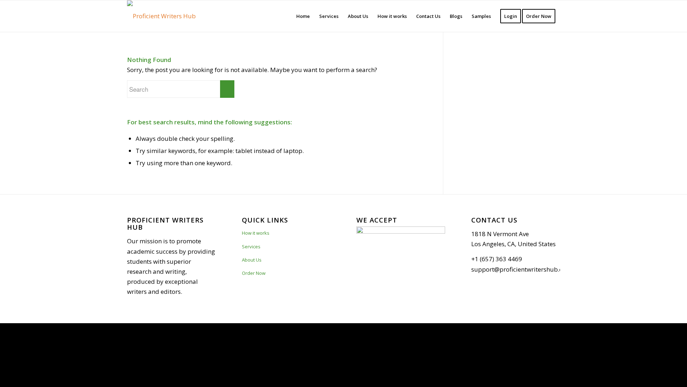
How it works (255, 233)
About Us (252, 260)
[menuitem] (303, 16)
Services (251, 246)
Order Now (253, 273)
